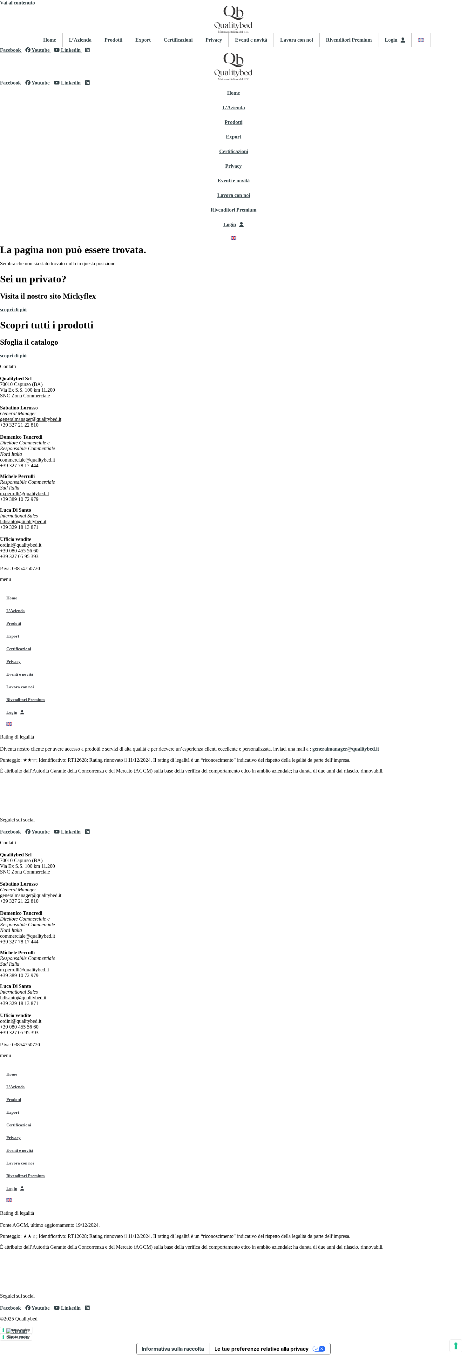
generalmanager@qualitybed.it (345, 749)
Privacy (214, 40)
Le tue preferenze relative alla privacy (261, 1349)
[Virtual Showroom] (17, 1339)
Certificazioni (178, 40)
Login (391, 40)
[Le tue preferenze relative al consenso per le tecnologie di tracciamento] (456, 1346)
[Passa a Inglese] (421, 40)
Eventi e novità (251, 40)
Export (143, 40)
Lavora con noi (296, 40)
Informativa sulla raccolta (173, 1349)
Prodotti (113, 40)
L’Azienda (80, 40)
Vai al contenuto (17, 2)
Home (49, 40)
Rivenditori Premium (349, 40)
